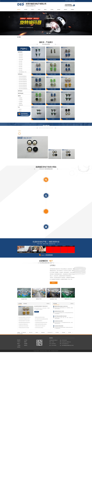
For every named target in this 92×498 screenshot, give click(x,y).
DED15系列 (20, 66)
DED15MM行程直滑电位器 (23, 81)
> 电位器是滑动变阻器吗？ (39, 320)
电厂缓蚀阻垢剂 (23, 332)
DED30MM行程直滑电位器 (23, 85)
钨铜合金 (37, 332)
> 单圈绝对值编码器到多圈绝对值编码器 (41, 324)
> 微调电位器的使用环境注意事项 (40, 317)
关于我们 (25, 9)
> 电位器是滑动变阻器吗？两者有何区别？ (24, 317)
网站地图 (73, 0)
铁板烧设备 (43, 332)
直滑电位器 (20, 74)
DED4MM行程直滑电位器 (22, 76)
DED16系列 (20, 68)
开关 (19, 107)
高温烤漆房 (63, 332)
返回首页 (66, 0)
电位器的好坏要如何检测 (59, 313)
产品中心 (32, 9)
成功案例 (58, 9)
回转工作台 (30, 332)
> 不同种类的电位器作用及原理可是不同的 (41, 322)
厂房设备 (51, 9)
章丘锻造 (69, 332)
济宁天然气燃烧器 (20, 333)
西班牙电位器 (20, 93)
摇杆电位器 (20, 90)
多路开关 (20, 111)
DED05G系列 (21, 54)
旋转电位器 (20, 52)
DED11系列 (20, 61)
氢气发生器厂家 (50, 332)
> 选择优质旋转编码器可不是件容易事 (24, 320)
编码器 (45, 9)
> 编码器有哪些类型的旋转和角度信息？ (24, 322)
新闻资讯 (65, 9)
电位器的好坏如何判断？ (59, 308)
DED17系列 (20, 70)
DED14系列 (20, 64)
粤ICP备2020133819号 (54, 350)
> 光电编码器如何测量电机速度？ (23, 324)
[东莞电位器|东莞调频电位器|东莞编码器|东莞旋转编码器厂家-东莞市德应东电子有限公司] (20, 6)
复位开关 (20, 109)
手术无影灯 (57, 332)
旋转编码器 (20, 103)
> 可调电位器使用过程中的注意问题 (23, 327)
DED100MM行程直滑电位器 (23, 88)
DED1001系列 (21, 59)
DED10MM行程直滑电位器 (23, 79)
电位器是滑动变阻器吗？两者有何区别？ (41, 306)
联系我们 (70, 0)
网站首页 (18, 9)
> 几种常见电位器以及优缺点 (39, 327)
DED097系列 (21, 57)
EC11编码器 (20, 99)
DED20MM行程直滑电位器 (23, 83)
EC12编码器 (20, 101)
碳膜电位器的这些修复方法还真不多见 (61, 318)
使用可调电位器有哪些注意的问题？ (61, 327)
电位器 (39, 9)
